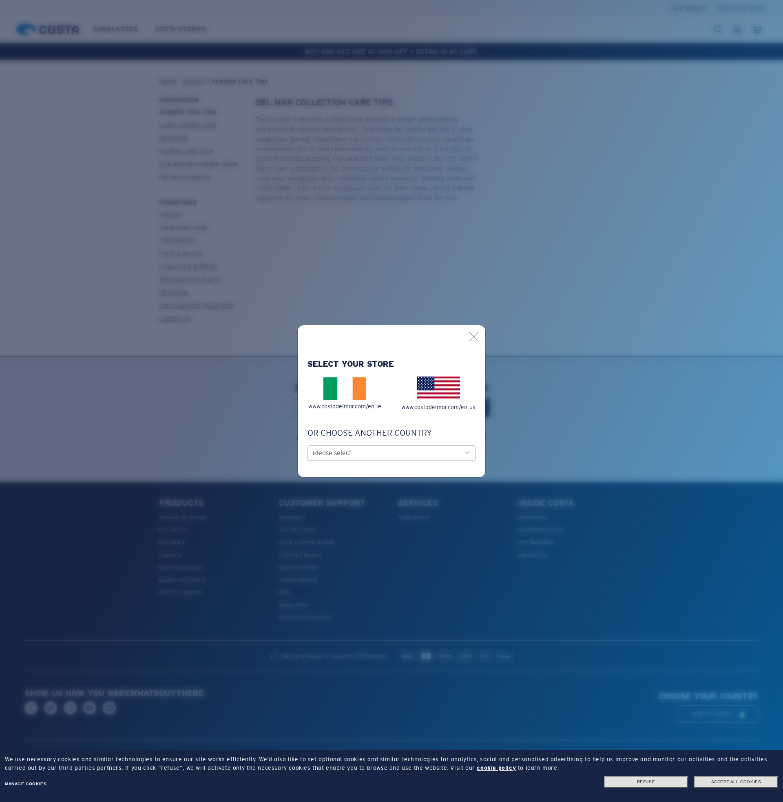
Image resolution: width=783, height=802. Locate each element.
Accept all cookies (736, 782)
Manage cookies (25, 784)
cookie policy (496, 768)
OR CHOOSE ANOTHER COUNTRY (369, 432)
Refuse (646, 782)
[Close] (473, 336)
